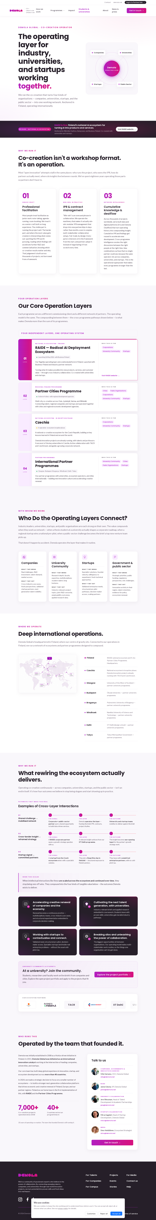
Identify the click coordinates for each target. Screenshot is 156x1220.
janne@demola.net (108, 1090)
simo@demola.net (108, 1133)
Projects (114, 1175)
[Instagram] (20, 1199)
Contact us (132, 1181)
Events (113, 1181)
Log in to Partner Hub (135, 2)
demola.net (117, 2)
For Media (131, 1175)
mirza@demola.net (108, 1120)
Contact (107, 2)
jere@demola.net (107, 1105)
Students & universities (84, 10)
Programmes (56, 10)
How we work (39, 10)
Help (129, 1186)
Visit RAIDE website (127, 129)
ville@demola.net (108, 1077)
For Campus (92, 1186)
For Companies (93, 1181)
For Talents (91, 1175)
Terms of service (130, 1213)
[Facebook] (27, 1199)
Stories (113, 1186)
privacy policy (63, 1208)
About (105, 10)
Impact (71, 10)
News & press (115, 10)
